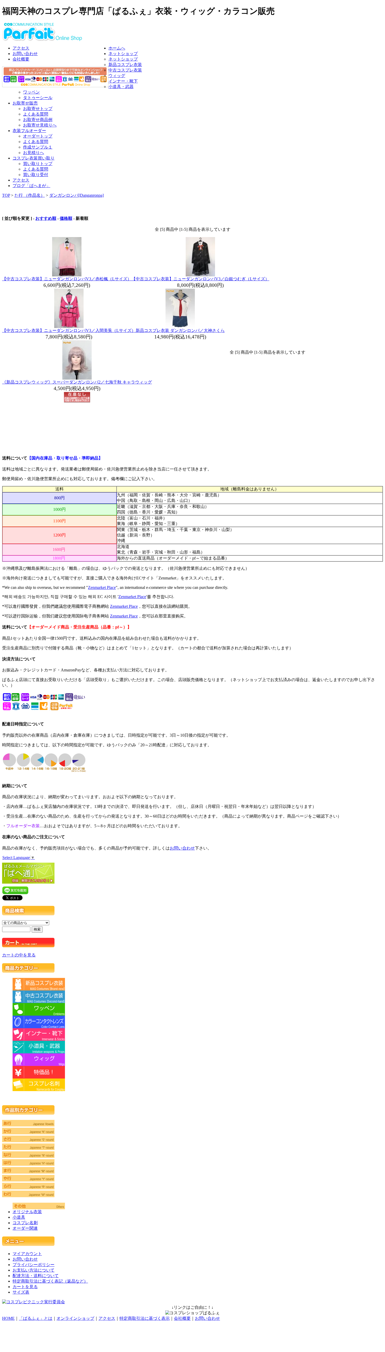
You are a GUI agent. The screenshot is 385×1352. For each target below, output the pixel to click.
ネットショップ (123, 53)
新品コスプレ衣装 (125, 64)
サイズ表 (21, 1292)
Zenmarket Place (102, 587)
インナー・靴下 (123, 81)
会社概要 (21, 59)
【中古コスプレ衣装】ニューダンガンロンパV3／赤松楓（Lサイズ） (66, 279)
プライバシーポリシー (33, 1264)
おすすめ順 (45, 218)
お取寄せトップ (37, 108)
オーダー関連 (25, 1228)
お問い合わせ (25, 53)
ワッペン (31, 92)
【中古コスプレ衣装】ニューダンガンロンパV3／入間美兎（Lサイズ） (69, 330)
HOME (8, 1318)
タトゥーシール (37, 97)
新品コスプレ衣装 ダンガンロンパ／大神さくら (180, 330)
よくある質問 (35, 114)
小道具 (19, 1217)
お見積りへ (33, 152)
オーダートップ (37, 136)
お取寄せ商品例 (37, 119)
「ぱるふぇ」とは (35, 1318)
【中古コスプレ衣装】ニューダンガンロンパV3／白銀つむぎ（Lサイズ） (200, 279)
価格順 (66, 218)
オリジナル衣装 (27, 1211)
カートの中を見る (19, 955)
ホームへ (116, 48)
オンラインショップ (75, 1318)
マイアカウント (27, 1253)
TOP (6, 195)
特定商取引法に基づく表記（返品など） (50, 1281)
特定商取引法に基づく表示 (144, 1318)
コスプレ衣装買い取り (33, 158)
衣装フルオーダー (29, 130)
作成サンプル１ (37, 147)
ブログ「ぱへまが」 (31, 185)
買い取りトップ (37, 163)
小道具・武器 (121, 86)
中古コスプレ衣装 (125, 70)
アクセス (21, 48)
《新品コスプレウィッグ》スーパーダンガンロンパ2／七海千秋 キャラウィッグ (77, 382)
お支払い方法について (33, 1270)
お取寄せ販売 (25, 103)
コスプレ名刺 (25, 1222)
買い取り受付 (35, 174)
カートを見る (25, 1286)
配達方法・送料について (36, 1275)
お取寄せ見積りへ (40, 125)
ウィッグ (116, 75)
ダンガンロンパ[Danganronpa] (76, 195)
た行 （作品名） (29, 195)
